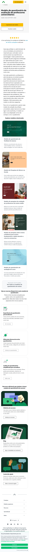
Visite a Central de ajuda (10, 483)
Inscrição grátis (18, 2)
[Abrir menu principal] (25, 2)
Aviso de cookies (11, 541)
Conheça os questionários (11, 350)
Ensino (6, 5)
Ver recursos (8, 324)
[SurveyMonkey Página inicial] (3, 2)
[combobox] (14, 520)
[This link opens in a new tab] (7, 524)
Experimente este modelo (12, 24)
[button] (14, 500)
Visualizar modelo (12, 29)
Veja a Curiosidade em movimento (13, 450)
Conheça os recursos (10, 417)
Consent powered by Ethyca (22, 550)
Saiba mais (7, 378)
